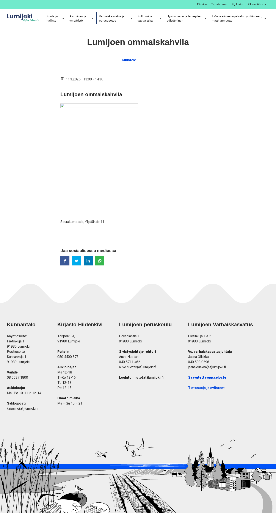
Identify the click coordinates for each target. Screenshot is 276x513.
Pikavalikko (255, 4)
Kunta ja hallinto (52, 18)
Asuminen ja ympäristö (77, 18)
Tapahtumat (219, 4)
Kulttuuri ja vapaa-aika (145, 18)
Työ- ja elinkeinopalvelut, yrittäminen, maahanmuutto (237, 18)
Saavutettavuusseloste (207, 377)
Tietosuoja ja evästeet (206, 388)
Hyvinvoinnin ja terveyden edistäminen (184, 18)
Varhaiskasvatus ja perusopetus (111, 18)
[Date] (62, 78)
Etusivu (202, 4)
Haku (239, 4)
